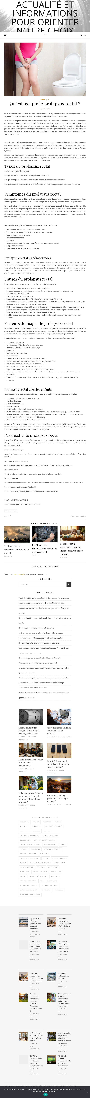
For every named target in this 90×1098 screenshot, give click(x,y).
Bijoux (58, 822)
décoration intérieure (30, 844)
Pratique (45, 100)
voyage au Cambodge (29, 885)
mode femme (60, 863)
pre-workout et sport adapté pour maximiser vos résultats (41, 638)
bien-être (47, 822)
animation (24, 822)
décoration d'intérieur (44, 840)
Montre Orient (26, 867)
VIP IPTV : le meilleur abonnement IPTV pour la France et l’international (64, 1061)
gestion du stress (28, 853)
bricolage (24, 826)
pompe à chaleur (40, 872)
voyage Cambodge (49, 885)
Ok (46, 1095)
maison (23, 863)
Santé (74, 1086)
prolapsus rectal (11, 511)
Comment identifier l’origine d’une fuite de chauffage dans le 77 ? (29, 730)
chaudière (37, 826)
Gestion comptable (52, 849)
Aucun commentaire (78, 516)
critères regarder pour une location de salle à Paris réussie (41, 633)
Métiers (49, 1086)
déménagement (50, 844)
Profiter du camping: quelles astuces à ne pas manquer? (57, 798)
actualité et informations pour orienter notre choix (45, 17)
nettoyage (53, 867)
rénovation (56, 872)
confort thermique (54, 826)
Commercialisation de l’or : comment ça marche (36, 628)
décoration (25, 840)
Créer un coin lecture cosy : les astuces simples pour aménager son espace (36, 946)
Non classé (61, 1086)
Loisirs (31, 1086)
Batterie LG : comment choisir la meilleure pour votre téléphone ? (58, 764)
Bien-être (16, 1086)
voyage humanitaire (29, 890)
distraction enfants (29, 835)
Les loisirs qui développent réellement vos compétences (31, 762)
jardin (45, 858)
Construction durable (30, 831)
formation (35, 849)
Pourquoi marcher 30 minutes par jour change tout (38, 663)
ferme (63, 844)
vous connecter (19, 574)
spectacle (55, 876)
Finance (23, 849)
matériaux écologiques (40, 863)
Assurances (8, 1086)
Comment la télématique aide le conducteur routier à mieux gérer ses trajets (64, 946)
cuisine (47, 831)
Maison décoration (40, 1086)
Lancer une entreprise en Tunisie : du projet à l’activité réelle (41, 603)
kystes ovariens (59, 858)
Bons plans (24, 1086)
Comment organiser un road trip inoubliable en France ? (39, 658)
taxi (42, 881)
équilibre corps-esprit (30, 894)
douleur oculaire (50, 835)
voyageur (46, 890)
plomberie (24, 872)
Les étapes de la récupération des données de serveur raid (44, 548)
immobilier (45, 853)
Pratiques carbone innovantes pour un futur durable (16, 549)
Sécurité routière (28, 881)
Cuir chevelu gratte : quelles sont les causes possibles (39, 643)
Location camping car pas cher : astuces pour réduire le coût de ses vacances (64, 1038)
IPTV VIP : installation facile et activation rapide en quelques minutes (36, 1061)
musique (40, 867)
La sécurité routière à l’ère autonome (33, 688)
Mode (55, 1086)
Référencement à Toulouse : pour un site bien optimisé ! (59, 730)
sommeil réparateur (38, 876)
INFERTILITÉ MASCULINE (29, 858)
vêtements (58, 890)
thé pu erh (52, 881)
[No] (87, 1092)
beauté (36, 822)
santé (22, 876)
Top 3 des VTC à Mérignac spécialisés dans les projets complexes (44, 598)
